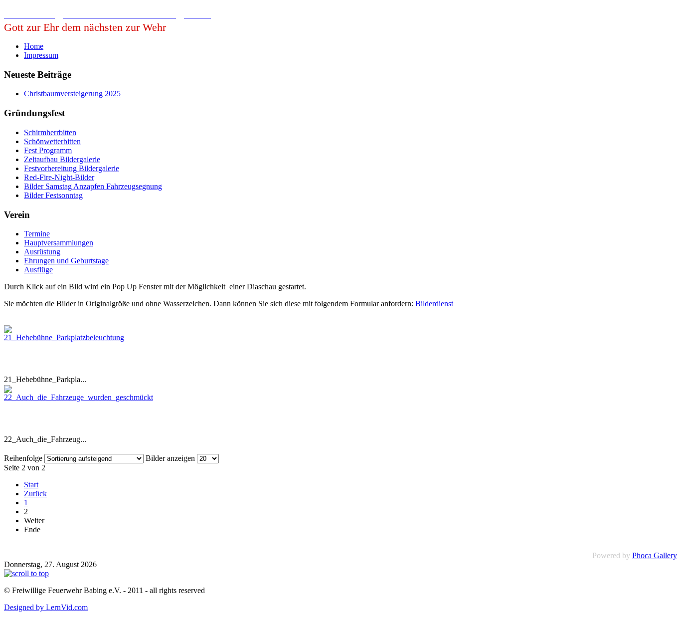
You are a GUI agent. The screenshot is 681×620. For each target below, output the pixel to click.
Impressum (41, 55)
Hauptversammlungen (58, 242)
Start (31, 484)
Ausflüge (38, 269)
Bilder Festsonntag (53, 195)
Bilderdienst (434, 303)
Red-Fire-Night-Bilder (59, 177)
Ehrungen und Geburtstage (66, 260)
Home (33, 46)
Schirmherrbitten (50, 132)
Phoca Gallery (654, 555)
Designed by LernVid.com (46, 607)
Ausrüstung (42, 251)
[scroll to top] (26, 573)
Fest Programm (48, 150)
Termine (37, 233)
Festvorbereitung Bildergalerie (71, 168)
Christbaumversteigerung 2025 (72, 93)
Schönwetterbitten (52, 141)
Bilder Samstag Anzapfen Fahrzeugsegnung (93, 186)
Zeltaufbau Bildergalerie (62, 159)
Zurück (35, 493)
